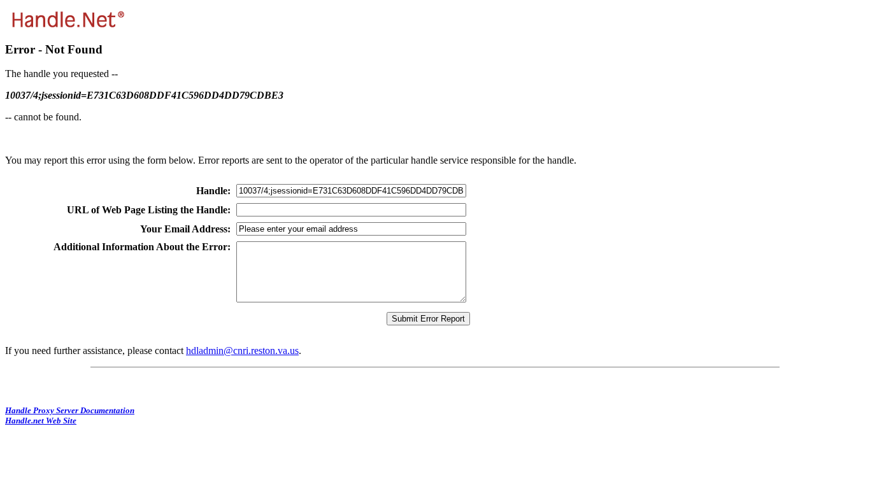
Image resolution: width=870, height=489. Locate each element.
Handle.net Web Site (40, 420)
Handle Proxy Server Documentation (69, 410)
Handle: (213, 190)
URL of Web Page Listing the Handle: (149, 209)
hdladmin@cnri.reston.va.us (242, 350)
